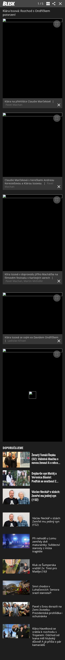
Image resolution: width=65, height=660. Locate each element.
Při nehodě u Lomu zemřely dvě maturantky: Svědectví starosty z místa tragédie (46, 544)
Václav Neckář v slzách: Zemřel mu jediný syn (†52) (46, 521)
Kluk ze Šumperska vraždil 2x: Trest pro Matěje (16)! (44, 568)
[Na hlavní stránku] (9, 3)
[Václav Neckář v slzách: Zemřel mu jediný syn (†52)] (16, 521)
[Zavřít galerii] (59, 3)
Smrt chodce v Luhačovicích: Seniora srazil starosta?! (45, 589)
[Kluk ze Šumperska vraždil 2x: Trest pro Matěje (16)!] (16, 568)
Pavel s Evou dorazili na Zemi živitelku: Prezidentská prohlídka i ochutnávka (47, 611)
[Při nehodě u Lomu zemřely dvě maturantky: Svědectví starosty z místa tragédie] (16, 545)
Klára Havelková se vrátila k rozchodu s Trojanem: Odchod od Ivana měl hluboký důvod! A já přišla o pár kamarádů (46, 637)
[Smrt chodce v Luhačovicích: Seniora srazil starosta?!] (16, 589)
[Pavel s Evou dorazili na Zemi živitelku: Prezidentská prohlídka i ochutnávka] (16, 611)
